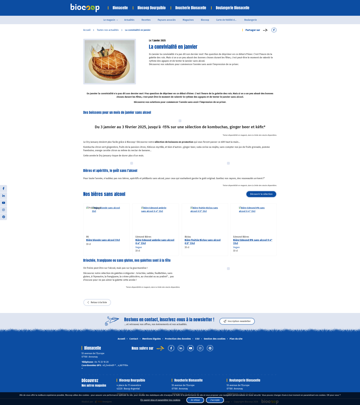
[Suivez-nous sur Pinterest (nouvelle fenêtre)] (3, 216)
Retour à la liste (99, 302)
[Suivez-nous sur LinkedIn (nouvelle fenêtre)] (3, 195)
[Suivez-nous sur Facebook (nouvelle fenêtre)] (3, 188)
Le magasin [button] (109, 20)
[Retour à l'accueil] (89, 8)
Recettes (146, 20)
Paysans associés (167, 20)
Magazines (188, 20)
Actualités (129, 20)
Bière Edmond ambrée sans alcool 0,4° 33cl (154, 242)
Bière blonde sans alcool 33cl (103, 240)
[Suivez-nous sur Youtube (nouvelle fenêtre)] (3, 202)
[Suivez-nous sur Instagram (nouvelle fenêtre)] (3, 209)
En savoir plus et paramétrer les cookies (160, 400)
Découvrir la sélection (261, 194)
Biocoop (205, 20)
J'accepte (215, 400)
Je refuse (195, 400)
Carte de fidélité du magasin (228, 20)
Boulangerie (250, 20)
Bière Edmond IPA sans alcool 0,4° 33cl (252, 242)
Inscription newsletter (239, 321)
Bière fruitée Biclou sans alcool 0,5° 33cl (202, 242)
